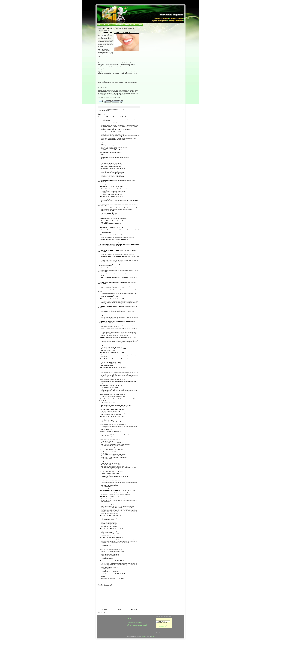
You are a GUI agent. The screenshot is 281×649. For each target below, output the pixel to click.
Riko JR (102, 515)
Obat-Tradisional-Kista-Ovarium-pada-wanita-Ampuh (113, 445)
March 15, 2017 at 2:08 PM (120, 424)
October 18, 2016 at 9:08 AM (116, 186)
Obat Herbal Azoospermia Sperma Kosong (111, 223)
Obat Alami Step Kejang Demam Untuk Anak (111, 362)
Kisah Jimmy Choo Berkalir (107, 190)
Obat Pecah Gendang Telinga (108, 350)
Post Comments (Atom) (109, 612)
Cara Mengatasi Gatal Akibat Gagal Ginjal (110, 225)
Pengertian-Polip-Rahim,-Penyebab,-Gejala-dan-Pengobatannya (116, 464)
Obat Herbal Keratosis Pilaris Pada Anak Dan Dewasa (113, 220)
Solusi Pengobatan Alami (106, 532)
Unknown (102, 152)
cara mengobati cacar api (107, 558)
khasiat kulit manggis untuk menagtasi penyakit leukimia (114, 270)
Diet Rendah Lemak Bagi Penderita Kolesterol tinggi (113, 412)
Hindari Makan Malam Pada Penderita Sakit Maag (112, 156)
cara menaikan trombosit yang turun (109, 567)
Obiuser (102, 439)
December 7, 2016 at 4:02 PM (105, 265)
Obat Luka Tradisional (106, 361)
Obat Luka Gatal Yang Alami (107, 365)
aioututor (102, 578)
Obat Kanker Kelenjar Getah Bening (109, 485)
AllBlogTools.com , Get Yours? (128, 106)
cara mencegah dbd (105, 546)
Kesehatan (109, 28)
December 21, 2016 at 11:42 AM (128, 337)
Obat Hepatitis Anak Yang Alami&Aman (110, 212)
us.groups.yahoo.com (164, 626)
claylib (143, 636)
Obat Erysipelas (104, 222)
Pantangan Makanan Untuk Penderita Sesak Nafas (113, 419)
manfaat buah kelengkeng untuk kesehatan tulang (112, 173)
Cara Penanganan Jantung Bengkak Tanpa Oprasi (112, 256)
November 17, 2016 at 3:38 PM (119, 218)
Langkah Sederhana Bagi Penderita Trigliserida (112, 192)
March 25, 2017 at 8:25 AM (114, 431)
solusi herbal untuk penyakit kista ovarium (110, 328)
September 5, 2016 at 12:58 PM (117, 161)
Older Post (134, 610)
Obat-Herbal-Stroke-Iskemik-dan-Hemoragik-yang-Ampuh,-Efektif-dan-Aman (118, 467)
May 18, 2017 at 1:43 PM (117, 480)
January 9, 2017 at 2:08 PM (120, 367)
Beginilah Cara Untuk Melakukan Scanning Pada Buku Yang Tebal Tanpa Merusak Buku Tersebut (139, 625)
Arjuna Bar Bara (104, 573)
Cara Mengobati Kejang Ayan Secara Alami (111, 163)
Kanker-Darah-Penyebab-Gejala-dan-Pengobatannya (113, 455)
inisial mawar (104, 120)
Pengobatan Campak (105, 358)
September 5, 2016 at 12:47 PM (117, 152)
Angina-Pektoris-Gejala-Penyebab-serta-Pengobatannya (114, 457)
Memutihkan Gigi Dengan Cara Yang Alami (116, 32)
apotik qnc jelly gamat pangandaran (109, 523)
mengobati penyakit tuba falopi (108, 337)
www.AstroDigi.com (103, 97)
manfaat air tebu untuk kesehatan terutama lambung (113, 172)
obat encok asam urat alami (107, 520)
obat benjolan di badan (106, 533)
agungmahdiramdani (105, 142)
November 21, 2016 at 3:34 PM (117, 227)
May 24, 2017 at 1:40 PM (129, 490)
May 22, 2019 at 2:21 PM (119, 573)
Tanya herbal (124, 136)
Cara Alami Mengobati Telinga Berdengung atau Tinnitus (114, 204)
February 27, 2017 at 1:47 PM (117, 416)
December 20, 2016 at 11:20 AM (105, 322)
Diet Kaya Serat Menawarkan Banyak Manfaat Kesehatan (114, 158)
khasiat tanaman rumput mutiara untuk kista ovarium (113, 250)
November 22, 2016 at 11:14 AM (117, 234)
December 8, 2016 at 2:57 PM (130, 277)
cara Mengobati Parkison (107, 570)
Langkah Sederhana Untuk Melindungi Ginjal (111, 149)
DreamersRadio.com (103, 34)
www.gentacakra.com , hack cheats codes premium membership (116, 129)
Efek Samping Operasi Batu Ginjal (109, 184)
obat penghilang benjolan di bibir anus (110, 555)
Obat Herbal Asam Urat (106, 429)
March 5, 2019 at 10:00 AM (115, 549)
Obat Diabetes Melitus (106, 486)
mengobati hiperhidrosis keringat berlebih (110, 306)
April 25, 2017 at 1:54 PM (117, 461)
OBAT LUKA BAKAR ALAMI (118, 507)
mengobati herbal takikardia (107, 315)
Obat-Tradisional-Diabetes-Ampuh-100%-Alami (112, 442)
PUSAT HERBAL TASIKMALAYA (128, 509)
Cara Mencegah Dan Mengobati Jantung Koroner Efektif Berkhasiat (116, 264)
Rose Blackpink (104, 560)
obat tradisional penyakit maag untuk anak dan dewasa (114, 177)
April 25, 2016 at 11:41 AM (118, 122)
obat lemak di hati (104, 239)
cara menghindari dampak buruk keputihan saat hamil (113, 171)
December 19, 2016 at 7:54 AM (126, 315)
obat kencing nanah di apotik (107, 381)
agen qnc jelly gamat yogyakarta (108, 522)
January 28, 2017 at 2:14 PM (116, 385)
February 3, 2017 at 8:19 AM (118, 394)
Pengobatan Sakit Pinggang (107, 210)
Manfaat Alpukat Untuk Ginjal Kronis (109, 145)
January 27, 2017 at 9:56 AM (118, 379)
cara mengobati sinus (106, 545)
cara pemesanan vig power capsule (126, 119)
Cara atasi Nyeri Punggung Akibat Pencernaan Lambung (114, 147)
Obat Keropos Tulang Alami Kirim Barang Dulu (111, 347)
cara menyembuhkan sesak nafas (109, 557)
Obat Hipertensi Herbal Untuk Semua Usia (111, 166)
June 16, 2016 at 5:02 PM (115, 131)
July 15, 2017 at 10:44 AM (116, 504)
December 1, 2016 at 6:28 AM (121, 239)
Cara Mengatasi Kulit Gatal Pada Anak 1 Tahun (112, 363)
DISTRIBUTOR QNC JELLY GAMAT (109, 511)
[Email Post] (123, 109)
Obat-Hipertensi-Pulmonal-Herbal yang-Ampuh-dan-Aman (114, 466)
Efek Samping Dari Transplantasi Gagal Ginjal (111, 194)
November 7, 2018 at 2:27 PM (116, 537)
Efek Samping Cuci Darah (107, 420)
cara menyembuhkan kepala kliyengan (110, 571)
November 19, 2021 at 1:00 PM (117, 578)
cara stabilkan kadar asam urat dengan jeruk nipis (112, 176)
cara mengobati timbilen (106, 568)
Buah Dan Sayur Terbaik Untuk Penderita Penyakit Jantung (114, 406)
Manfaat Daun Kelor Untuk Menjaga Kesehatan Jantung (114, 398)
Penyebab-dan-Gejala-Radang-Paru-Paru (110, 475)
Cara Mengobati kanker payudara (109, 526)
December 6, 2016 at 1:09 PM (114, 245)
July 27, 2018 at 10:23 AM (115, 515)
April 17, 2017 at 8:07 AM (117, 449)
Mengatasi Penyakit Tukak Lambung (109, 214)
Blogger (153, 636)
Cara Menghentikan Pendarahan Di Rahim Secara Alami (114, 164)
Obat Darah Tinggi (105, 488)
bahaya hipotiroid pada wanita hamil (109, 277)
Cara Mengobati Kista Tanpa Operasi (109, 483)
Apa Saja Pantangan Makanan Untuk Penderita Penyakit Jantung (116, 405)
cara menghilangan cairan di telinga (123, 381)
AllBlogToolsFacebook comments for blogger (108, 106)
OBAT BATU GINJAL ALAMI (121, 510)
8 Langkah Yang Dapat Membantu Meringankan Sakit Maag (115, 157)
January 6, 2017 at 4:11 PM (122, 358)
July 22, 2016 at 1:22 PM (121, 142)
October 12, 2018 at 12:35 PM (116, 528)
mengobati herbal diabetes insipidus (109, 296)
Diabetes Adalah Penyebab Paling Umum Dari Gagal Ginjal (114, 188)
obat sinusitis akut (105, 535)
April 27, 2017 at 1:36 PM (117, 471)
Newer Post (103, 610)
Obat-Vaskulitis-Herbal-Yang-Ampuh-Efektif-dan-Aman (113, 454)
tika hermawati (103, 218)
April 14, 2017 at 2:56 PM (115, 439)
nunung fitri (103, 449)
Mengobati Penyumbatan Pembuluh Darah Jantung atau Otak (115, 321)
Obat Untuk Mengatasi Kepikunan (109, 213)
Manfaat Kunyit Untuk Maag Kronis (109, 148)
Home (104, 28)
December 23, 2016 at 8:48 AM (126, 345)
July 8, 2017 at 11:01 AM (115, 496)
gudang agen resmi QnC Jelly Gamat (109, 524)
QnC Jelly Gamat (104, 367)
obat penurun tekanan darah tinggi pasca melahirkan (113, 180)
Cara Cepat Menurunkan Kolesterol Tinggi (110, 411)
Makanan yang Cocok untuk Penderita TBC (111, 421)
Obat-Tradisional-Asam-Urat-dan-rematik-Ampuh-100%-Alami (115, 444)
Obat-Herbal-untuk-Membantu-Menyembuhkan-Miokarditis (114, 476)
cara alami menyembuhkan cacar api (109, 436)
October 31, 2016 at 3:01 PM (116, 196)
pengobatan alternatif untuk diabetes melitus (111, 289)
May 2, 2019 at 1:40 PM (118, 560)
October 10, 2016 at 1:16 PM (118, 168)
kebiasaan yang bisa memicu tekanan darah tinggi (112, 175)
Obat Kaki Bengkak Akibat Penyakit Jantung (111, 414)
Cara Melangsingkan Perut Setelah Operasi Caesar (117, 138)
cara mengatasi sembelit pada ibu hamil (110, 554)
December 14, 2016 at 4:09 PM (117, 298)
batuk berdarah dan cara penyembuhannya (115, 139)
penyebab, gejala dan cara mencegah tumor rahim (112, 282)
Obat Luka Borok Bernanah (107, 404)
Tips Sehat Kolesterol (106, 232)
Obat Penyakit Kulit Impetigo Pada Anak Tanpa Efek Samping (115, 348)
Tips (113, 28)
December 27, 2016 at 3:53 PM (117, 352)
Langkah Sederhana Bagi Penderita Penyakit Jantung (113, 191)
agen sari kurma (105, 544)
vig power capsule (109, 119)
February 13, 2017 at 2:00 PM (117, 409)
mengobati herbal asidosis (106, 345)
